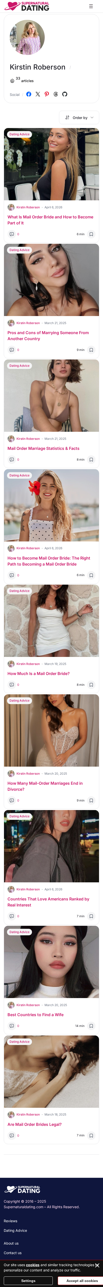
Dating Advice (20, 134)
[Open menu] (91, 6)
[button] (79, 117)
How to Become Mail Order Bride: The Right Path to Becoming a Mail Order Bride (49, 561)
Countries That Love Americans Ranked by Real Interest (48, 901)
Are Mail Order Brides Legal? (35, 1124)
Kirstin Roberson (28, 207)
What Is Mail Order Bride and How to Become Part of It (50, 219)
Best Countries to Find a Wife (36, 1014)
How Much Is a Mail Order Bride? (39, 673)
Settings (28, 1281)
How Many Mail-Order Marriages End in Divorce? (45, 786)
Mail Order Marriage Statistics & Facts (44, 448)
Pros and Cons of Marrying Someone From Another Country (48, 335)
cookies (33, 1265)
